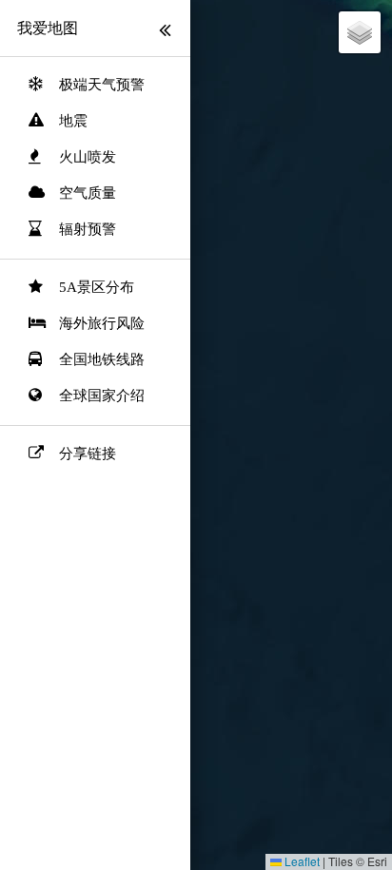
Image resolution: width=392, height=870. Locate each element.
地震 (73, 120)
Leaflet (301, 861)
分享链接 (87, 453)
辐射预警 (87, 229)
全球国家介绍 (102, 395)
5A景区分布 (96, 287)
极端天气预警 (102, 84)
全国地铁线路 (102, 359)
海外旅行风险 (102, 323)
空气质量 (87, 193)
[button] (360, 32)
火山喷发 (87, 156)
